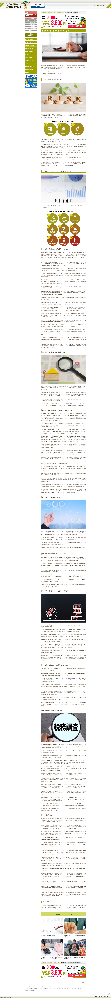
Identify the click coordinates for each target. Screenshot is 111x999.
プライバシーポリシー (66, 988)
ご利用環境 (74, 988)
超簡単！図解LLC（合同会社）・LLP (39, 986)
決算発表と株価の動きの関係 (48, 935)
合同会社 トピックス (31, 34)
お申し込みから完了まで (52, 986)
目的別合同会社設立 (29, 48)
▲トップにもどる (83, 982)
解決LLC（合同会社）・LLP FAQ (65, 986)
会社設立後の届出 (28, 57)
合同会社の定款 (28, 42)
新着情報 (27, 72)
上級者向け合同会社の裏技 (30, 45)
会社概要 (32, 990)
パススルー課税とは (56, 988)
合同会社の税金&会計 (29, 51)
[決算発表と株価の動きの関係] (52, 926)
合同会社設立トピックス (51, 12)
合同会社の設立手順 (29, 69)
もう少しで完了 (28, 54)
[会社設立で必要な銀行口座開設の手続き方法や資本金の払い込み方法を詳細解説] (52, 947)
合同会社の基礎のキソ (29, 66)
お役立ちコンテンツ (29, 60)
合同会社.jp (44, 12)
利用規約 (79, 988)
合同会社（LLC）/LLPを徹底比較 (31, 988)
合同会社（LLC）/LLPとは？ (78, 986)
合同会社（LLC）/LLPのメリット (45, 988)
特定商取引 (27, 990)
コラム (26, 63)
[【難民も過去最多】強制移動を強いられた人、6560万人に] (75, 947)
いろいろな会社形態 (29, 39)
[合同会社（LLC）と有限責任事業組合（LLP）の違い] (75, 926)
